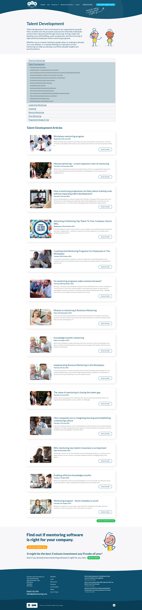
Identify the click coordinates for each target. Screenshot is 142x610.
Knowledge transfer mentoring (38, 85)
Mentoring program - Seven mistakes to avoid (41, 101)
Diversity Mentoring (37, 60)
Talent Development (37, 64)
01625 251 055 (87, 4)
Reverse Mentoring (36, 112)
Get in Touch (54, 592)
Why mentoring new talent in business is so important (43, 96)
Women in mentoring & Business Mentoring (41, 83)
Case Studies (54, 587)
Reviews (53, 584)
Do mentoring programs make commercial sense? (42, 80)
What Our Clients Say (67, 4)
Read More (105, 149)
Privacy (61, 605)
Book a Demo (93, 558)
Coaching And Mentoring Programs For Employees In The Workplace (47, 77)
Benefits (43, 4)
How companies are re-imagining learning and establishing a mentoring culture (50, 93)
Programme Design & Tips (39, 120)
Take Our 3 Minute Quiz (105, 4)
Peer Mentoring (35, 116)
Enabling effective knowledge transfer (39, 98)
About (77, 4)
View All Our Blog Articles (106, 520)
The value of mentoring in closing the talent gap (42, 90)
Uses (48, 4)
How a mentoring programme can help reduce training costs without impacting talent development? (55, 72)
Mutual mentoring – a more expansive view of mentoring (44, 70)
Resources (54, 4)
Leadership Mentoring (37, 105)
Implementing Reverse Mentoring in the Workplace (43, 88)
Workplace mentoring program (38, 67)
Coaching (32, 109)
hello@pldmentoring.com (37, 594)
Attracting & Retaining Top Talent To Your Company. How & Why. (46, 75)
